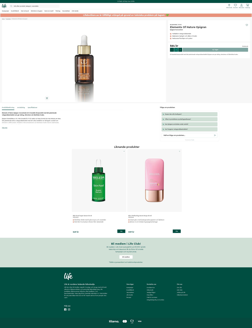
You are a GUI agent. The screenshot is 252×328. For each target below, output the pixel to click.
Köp (121, 231)
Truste (192, 139)
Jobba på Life (181, 292)
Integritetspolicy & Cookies (155, 300)
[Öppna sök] (34, 6)
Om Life (179, 287)
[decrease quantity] (172, 50)
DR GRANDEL (173, 24)
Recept (128, 297)
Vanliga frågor (151, 292)
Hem (3, 18)
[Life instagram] (69, 311)
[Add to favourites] (247, 25)
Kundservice (151, 287)
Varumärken (130, 292)
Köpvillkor (150, 295)
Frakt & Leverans (152, 297)
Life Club (179, 290)
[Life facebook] (65, 311)
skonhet (8, 18)
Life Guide (129, 295)
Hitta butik (150, 290)
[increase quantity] (180, 50)
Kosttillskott (130, 290)
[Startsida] (4, 6)
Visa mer (4, 127)
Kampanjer (129, 287)
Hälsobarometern (182, 295)
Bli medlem (126, 257)
